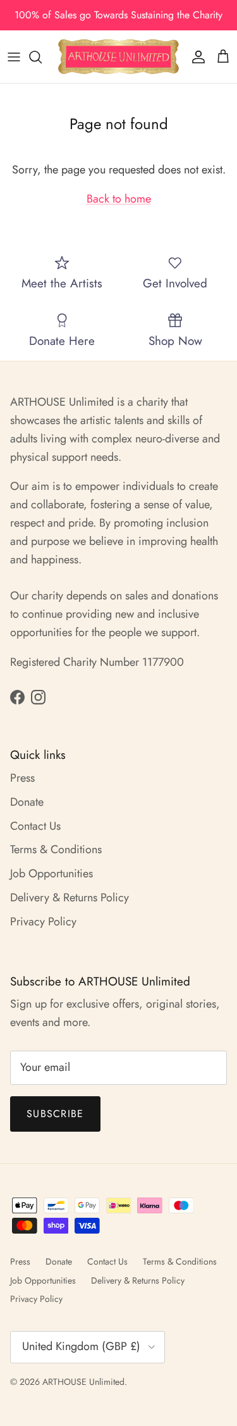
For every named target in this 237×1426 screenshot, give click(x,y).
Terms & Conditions (56, 849)
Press (22, 778)
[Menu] (14, 57)
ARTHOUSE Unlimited (83, 1381)
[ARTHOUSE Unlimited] (118, 57)
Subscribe (55, 1113)
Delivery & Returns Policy (69, 897)
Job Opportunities (51, 873)
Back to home (119, 199)
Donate (27, 802)
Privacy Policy (43, 921)
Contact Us (35, 826)
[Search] (42, 57)
